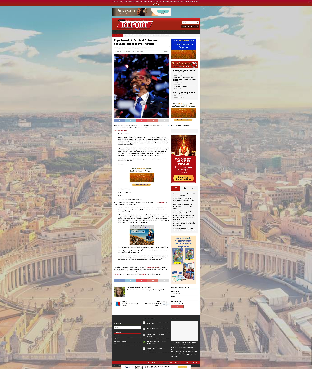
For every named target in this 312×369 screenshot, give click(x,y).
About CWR (164, 32)
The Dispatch (145, 32)
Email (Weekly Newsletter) (120, 341)
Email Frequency (176, 301)
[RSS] (197, 26)
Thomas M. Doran (178, 88)
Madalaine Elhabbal (178, 95)
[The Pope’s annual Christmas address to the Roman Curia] (184, 331)
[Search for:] (189, 22)
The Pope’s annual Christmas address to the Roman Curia (183, 344)
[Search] (198, 22)
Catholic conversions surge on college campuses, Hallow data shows (184, 93)
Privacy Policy (194, 362)
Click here (116, 274)
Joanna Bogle (176, 73)
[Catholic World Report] (156, 29)
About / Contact (156, 362)
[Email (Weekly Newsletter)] (194, 26)
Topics (154, 32)
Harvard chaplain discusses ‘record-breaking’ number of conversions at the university (184, 79)
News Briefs (117, 35)
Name (173, 296)
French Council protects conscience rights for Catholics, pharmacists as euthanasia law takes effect (184, 223)
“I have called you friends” (180, 86)
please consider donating (153, 267)
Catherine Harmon (131, 51)
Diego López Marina (178, 82)
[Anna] (144, 342)
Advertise (174, 32)
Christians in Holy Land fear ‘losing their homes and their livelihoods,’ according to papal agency (184, 217)
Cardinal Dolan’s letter (120, 130)
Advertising (178, 362)
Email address (175, 291)
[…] (178, 356)
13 (183, 97)
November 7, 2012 (120, 51)
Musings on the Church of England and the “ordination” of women (184, 71)
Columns (123, 32)
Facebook (116, 336)
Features (133, 32)
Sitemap (186, 362)
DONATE (156, 3)
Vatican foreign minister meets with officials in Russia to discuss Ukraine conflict (182, 206)
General (141, 51)
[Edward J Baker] (144, 335)
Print (166, 51)
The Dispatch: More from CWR (184, 64)
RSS (115, 343)
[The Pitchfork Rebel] (144, 329)
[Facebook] (188, 26)
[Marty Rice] (144, 322)
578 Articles (148, 287)
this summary (161, 202)
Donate (183, 32)
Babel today (165, 328)
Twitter (115, 338)
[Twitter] (191, 26)
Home (115, 32)
